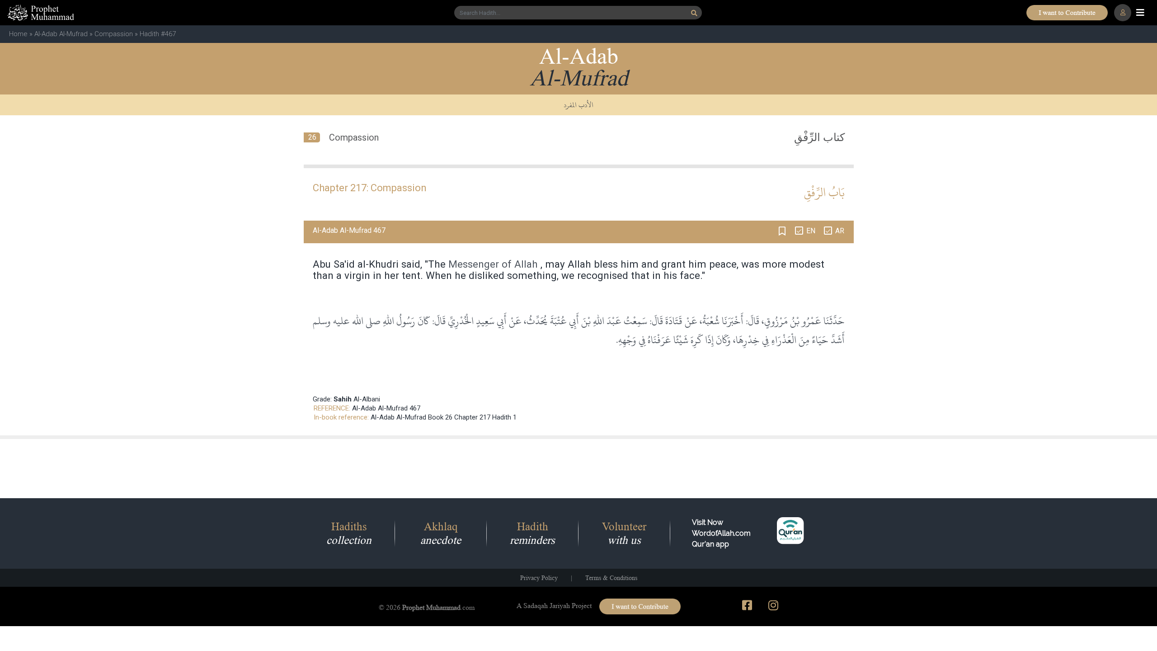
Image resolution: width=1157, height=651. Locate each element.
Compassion (113, 34)
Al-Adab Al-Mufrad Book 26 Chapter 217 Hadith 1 (444, 417)
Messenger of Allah (493, 264)
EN (810, 230)
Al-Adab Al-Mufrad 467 (386, 408)
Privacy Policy (539, 577)
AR (839, 230)
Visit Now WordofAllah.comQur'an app (721, 533)
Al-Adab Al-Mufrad (61, 34)
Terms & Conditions (611, 577)
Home (18, 34)
